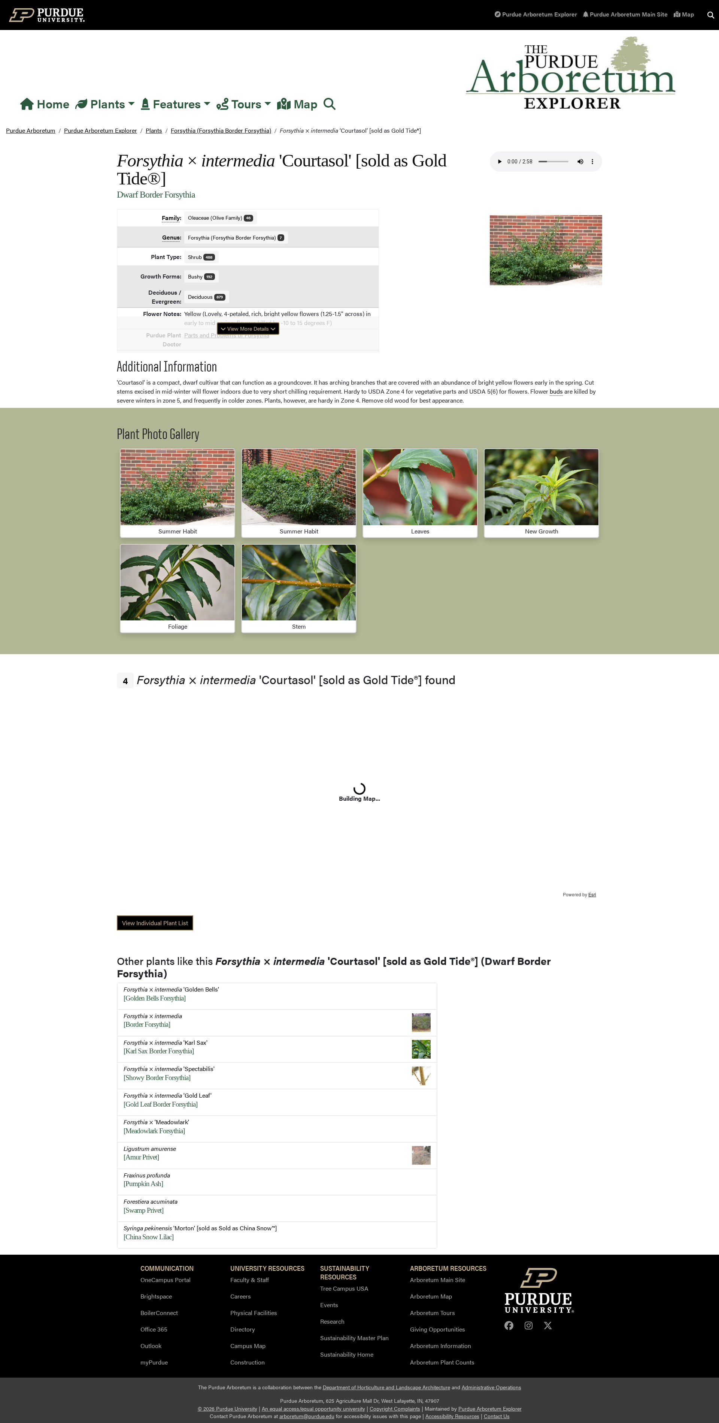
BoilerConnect (159, 1312)
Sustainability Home (346, 1354)
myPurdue (154, 1362)
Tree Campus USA (344, 1288)
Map (687, 14)
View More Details (248, 328)
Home (51, 103)
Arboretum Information (440, 1345)
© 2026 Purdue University (227, 1408)
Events (329, 1304)
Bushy (200, 276)
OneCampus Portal (165, 1279)
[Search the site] (711, 15)
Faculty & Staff (249, 1279)
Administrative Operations (491, 1387)
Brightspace (156, 1296)
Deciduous (205, 296)
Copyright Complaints (395, 1408)
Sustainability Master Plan (354, 1337)
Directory (242, 1329)
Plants (106, 103)
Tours (244, 103)
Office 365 (153, 1329)
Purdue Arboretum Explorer (539, 14)
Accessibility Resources (452, 1416)
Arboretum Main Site (437, 1279)
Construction (247, 1362)
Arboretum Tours (432, 1312)
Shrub (200, 257)
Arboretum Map (431, 1296)
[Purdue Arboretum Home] (572, 73)
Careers (240, 1296)
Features (175, 103)
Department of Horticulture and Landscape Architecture (386, 1387)
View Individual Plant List (155, 922)
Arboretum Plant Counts (442, 1362)
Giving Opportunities (437, 1329)
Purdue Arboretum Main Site (628, 14)
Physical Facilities (253, 1312)
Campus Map (248, 1345)
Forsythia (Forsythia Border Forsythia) (235, 237)
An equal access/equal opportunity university (313, 1408)
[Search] (330, 103)
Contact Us (497, 1416)
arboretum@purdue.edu (306, 1416)
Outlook (150, 1345)
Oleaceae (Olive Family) (219, 217)
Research (332, 1321)
